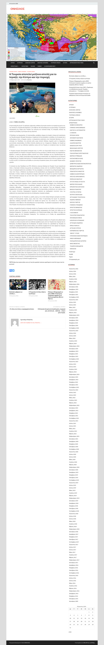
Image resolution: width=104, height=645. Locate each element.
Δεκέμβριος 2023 (73, 351)
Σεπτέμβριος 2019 (74, 480)
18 (74, 621)
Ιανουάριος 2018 (73, 531)
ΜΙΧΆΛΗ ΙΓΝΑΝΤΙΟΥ (75, 189)
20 (81, 621)
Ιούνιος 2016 (72, 580)
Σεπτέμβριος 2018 (74, 511)
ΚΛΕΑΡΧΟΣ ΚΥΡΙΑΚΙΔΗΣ (77, 220)
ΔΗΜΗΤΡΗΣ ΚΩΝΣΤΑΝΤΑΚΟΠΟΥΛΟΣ (80, 163)
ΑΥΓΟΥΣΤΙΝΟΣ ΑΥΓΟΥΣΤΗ (77, 181)
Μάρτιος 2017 (73, 557)
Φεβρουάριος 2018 (74, 529)
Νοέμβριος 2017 (73, 537)
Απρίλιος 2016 (73, 585)
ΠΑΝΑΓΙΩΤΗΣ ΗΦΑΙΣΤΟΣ (77, 171)
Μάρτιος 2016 (73, 588)
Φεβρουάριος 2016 (74, 591)
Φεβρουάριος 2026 (74, 284)
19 (77, 621)
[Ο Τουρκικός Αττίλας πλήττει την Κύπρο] (37, 285)
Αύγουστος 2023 (73, 361)
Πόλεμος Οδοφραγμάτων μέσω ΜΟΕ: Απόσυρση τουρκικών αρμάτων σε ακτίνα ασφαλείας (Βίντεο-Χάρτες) (56, 295)
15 (89, 618)
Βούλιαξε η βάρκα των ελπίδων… (77, 76)
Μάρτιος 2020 (73, 464)
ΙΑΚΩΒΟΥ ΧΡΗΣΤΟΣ (75, 161)
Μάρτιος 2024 (73, 343)
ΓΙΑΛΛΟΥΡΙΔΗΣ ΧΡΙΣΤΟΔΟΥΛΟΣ (79, 153)
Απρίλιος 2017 (73, 555)
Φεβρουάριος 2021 (74, 436)
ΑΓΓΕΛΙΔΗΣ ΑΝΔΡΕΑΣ (76, 223)
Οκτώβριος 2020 (73, 446)
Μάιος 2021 (72, 428)
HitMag (92, 642)
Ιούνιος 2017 (72, 549)
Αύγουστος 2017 (73, 544)
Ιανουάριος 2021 (73, 439)
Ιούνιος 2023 (72, 366)
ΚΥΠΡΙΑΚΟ (20, 62)
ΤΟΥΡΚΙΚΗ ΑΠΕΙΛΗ (55, 62)
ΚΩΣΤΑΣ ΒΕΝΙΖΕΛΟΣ (76, 150)
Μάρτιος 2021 (73, 433)
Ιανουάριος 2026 (73, 286)
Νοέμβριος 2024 (73, 323)
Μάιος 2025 (72, 307)
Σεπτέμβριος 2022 (74, 387)
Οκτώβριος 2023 (73, 356)
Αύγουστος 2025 (73, 299)
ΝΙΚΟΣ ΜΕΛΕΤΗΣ (75, 243)
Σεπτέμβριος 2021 (74, 418)
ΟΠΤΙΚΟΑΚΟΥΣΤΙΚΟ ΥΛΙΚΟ (76, 62)
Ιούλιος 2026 (72, 271)
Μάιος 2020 (72, 459)
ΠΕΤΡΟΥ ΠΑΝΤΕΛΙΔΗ (76, 194)
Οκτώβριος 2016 (73, 570)
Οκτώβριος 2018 (73, 508)
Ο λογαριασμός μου (49, 66)
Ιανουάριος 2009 (73, 601)
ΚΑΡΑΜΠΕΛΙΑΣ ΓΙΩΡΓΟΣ (77, 230)
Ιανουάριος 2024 (73, 348)
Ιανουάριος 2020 (73, 469)
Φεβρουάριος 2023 (74, 374)
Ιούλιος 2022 (72, 392)
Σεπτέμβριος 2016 (74, 573)
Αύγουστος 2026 (73, 268)
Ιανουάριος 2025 (73, 317)
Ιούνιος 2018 (72, 518)
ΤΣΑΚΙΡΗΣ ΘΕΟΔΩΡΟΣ (76, 246)
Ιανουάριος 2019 (73, 500)
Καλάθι (33, 66)
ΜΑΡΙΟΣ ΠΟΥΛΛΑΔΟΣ (76, 184)
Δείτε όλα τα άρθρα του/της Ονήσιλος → (30, 322)
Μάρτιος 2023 (73, 372)
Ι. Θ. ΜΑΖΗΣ (73, 132)
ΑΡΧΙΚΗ (13, 62)
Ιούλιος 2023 (72, 364)
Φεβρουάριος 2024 (74, 346)
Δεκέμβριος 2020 (73, 441)
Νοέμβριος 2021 (73, 413)
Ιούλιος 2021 (72, 423)
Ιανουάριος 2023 (73, 377)
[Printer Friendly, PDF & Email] (37, 116)
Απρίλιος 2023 (73, 369)
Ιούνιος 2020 (72, 457)
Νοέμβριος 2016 (73, 567)
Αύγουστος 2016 (73, 575)
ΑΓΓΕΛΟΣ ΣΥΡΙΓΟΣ (75, 228)
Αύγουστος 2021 (73, 421)
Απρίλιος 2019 (73, 493)
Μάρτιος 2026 (73, 281)
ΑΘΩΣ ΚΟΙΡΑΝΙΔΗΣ (75, 238)
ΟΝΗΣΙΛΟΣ (18, 9)
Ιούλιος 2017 (72, 547)
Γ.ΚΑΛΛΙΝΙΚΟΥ (74, 212)
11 (74, 618)
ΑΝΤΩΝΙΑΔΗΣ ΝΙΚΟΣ (76, 217)
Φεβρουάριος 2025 (74, 315)
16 (92, 618)
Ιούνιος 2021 (72, 426)
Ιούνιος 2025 (72, 305)
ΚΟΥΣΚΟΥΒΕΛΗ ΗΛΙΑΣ (76, 158)
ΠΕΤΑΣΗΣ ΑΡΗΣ (74, 135)
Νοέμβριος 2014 (73, 596)
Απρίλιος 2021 (73, 431)
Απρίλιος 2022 (73, 400)
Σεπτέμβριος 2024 (74, 328)
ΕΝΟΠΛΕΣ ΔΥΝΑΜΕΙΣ (43, 62)
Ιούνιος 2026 (72, 274)
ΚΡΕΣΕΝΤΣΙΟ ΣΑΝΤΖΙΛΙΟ (77, 187)
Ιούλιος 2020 (72, 454)
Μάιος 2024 (72, 338)
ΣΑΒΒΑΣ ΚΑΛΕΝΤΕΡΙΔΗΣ (77, 174)
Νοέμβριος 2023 (73, 353)
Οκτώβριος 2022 (73, 384)
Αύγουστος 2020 (73, 451)
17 (70, 621)
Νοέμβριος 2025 (73, 292)
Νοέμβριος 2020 (73, 444)
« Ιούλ (69, 632)
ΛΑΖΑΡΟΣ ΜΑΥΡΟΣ (75, 143)
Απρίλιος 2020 (73, 462)
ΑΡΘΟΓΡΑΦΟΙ (14, 66)
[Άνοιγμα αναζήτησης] (94, 63)
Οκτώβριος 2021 (73, 415)
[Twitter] (13, 269)
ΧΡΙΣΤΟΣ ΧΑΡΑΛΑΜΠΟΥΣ (77, 176)
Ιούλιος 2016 (72, 578)
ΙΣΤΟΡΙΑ (65, 62)
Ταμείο (39, 66)
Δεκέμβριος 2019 (73, 472)
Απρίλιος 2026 (73, 279)
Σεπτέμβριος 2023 (74, 359)
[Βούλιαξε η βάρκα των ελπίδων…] (18, 285)
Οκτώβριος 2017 (73, 539)
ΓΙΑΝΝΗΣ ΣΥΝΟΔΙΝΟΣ (76, 205)
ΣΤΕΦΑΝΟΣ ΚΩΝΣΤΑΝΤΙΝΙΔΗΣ (79, 236)
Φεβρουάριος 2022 (74, 405)
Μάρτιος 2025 (73, 312)
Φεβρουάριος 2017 (74, 560)
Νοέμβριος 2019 (73, 475)
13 (81, 618)
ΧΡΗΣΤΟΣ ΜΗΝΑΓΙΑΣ (76, 207)
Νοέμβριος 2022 (73, 382)
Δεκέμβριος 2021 (73, 410)
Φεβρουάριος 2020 (74, 467)
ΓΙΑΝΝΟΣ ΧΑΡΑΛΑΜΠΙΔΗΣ (77, 127)
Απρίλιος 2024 (73, 341)
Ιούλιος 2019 (72, 485)
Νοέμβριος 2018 (73, 506)
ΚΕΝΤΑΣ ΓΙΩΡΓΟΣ (75, 202)
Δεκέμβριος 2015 (73, 593)
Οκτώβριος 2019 (73, 477)
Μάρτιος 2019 (73, 495)
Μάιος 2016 (72, 583)
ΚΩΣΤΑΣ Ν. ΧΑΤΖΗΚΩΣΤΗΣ (77, 130)
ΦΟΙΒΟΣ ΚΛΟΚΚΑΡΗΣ (76, 125)
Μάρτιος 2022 (73, 402)
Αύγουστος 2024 (73, 330)
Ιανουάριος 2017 (73, 562)
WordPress (86, 642)
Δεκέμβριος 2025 (73, 289)
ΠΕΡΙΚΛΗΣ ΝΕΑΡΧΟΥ (76, 179)
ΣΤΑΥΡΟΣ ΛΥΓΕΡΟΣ (75, 192)
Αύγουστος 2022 (73, 390)
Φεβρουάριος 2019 (74, 498)
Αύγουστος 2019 (73, 482)
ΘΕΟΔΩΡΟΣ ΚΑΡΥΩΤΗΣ (77, 169)
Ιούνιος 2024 (72, 335)
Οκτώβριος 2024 (73, 325)
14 (85, 618)
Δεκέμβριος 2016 (73, 565)
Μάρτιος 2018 (73, 526)
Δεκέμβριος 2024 (73, 320)
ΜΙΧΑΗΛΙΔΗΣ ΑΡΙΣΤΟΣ (76, 148)
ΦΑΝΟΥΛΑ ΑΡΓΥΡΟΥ (76, 145)
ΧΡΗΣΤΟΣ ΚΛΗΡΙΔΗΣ (76, 210)
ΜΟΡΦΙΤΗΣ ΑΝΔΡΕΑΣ (76, 166)
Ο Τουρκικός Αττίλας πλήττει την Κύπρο (79, 78)
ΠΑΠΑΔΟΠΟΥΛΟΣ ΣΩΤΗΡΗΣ (78, 241)
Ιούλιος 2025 (72, 302)
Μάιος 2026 (72, 276)
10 (70, 618)
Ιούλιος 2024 (72, 333)
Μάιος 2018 (72, 521)
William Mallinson (74, 225)
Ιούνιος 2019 (72, 488)
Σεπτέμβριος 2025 (74, 297)
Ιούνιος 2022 (72, 395)
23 (92, 621)
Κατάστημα (25, 66)
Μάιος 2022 (72, 397)
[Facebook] (11, 269)
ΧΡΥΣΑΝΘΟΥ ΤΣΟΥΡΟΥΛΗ (77, 197)
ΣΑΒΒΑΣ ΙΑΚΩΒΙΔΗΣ (22, 71)
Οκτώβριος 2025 (73, 294)
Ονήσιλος (29, 79)
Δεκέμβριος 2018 (73, 503)
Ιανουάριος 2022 (73, 408)
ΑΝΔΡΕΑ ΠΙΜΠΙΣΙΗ (75, 199)
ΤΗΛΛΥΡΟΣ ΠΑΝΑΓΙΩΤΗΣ (77, 215)
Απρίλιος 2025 (73, 310)
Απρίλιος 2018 (73, 524)
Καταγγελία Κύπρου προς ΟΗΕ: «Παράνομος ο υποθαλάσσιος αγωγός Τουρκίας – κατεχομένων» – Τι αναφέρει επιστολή (81, 89)
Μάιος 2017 (72, 552)
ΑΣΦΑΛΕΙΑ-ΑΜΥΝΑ (30, 62)
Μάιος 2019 (72, 490)
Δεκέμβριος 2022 (73, 379)
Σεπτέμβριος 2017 (74, 542)
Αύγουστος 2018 (73, 513)
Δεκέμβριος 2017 (73, 534)
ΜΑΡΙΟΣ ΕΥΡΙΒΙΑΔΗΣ (76, 156)
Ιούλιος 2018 (72, 516)
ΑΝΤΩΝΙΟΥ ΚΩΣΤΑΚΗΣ (76, 138)
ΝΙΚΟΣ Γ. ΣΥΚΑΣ (74, 233)
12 (77, 618)
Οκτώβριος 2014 (73, 598)
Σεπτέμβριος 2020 (74, 449)
